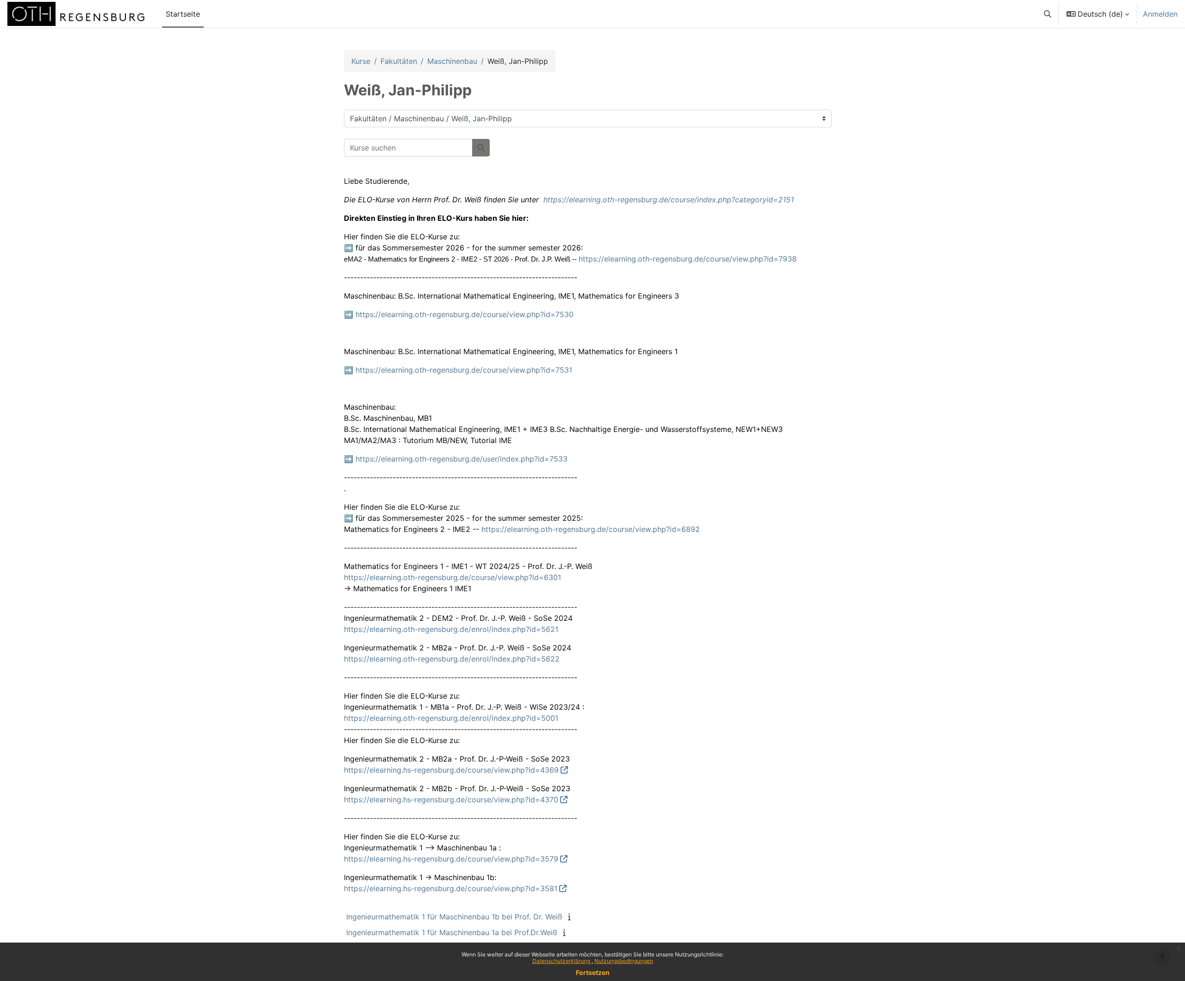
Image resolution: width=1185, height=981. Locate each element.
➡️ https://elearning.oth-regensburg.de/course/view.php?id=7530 (459, 314)
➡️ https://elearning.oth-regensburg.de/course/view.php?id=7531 (458, 370)
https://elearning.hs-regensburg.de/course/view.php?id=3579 (451, 858)
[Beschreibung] (571, 916)
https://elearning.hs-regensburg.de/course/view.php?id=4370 (451, 799)
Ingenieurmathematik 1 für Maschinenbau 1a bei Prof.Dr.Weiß (451, 932)
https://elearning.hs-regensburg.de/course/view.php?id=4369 (451, 770)
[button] (1047, 14)
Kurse (360, 61)
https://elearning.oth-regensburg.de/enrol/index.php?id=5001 (451, 718)
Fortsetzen (593, 972)
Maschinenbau (452, 61)
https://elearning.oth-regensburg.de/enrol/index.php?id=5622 (452, 658)
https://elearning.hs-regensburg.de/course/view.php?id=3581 (450, 888)
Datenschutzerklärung (562, 960)
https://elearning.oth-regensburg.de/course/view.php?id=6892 (590, 529)
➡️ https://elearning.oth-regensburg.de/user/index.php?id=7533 (456, 458)
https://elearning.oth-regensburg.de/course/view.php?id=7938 (688, 258)
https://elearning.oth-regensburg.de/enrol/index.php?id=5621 (451, 629)
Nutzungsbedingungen (623, 960)
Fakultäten (398, 61)
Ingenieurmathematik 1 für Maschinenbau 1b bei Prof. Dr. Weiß (454, 916)
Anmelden (1160, 14)
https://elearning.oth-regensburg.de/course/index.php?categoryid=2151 (668, 199)
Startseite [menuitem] (183, 14)
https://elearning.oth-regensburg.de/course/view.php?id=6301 (452, 577)
